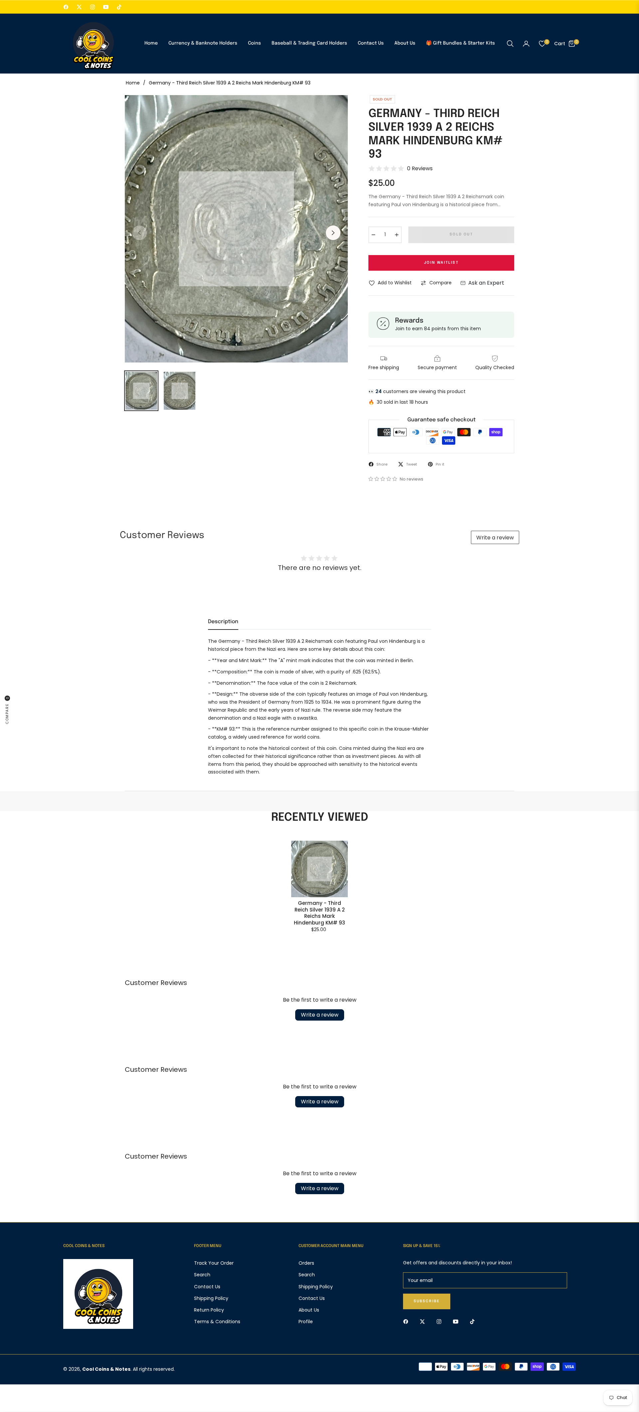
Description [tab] (223, 622)
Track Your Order (214, 1263)
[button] (510, 44)
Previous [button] (139, 232)
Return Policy (209, 1310)
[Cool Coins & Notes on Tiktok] (474, 1321)
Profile (306, 1321)
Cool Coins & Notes (106, 1369)
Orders (306, 1263)
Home (133, 82)
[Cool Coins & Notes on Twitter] (424, 1321)
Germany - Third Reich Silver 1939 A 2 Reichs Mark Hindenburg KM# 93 (319, 913)
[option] (236, 228)
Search (202, 1274)
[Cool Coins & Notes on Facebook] (407, 1321)
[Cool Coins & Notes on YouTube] (457, 1321)
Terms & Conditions (217, 1321)
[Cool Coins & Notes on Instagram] (440, 1321)
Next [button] (333, 232)
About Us (309, 1310)
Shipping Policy (211, 1298)
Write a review (495, 537)
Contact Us (207, 1286)
